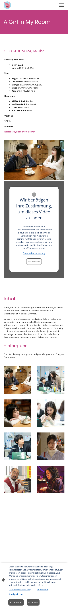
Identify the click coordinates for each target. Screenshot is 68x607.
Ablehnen (33, 602)
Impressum (42, 589)
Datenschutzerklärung (34, 253)
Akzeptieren (34, 261)
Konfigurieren (15, 594)
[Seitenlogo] (7, 5)
